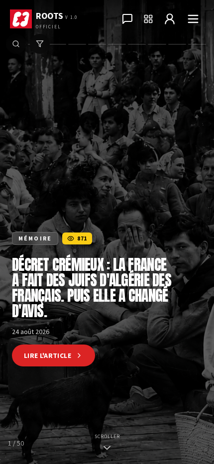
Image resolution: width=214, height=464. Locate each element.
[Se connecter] (169, 18)
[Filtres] (40, 44)
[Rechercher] (16, 44)
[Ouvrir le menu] (193, 19)
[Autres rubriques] (148, 19)
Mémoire (35, 238)
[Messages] (127, 19)
